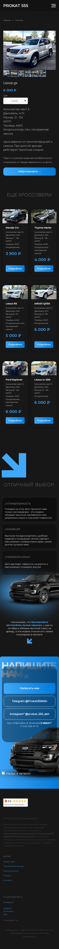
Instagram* (8, 902)
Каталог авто (9, 861)
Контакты (7, 880)
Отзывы (7, 875)
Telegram (7, 908)
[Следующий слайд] (50, 50)
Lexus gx (19, 20)
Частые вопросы (11, 871)
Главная (7, 20)
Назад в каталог (18, 773)
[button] (29, 171)
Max (5, 914)
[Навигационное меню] (53, 5)
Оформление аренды (13, 866)
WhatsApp (8, 911)
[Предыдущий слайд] (8, 50)
